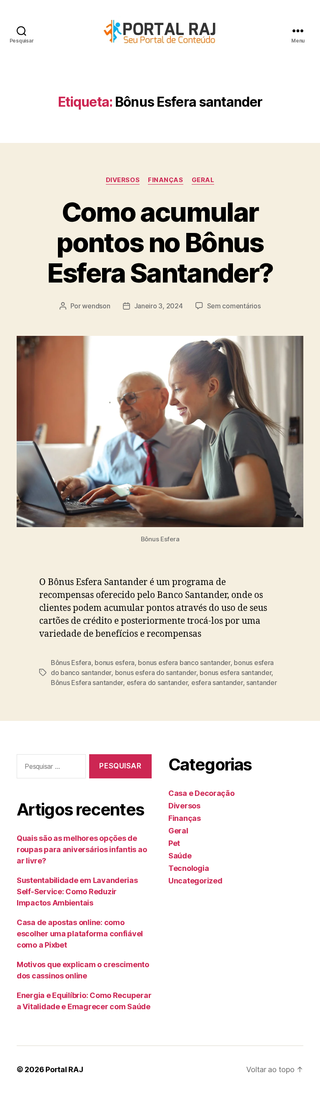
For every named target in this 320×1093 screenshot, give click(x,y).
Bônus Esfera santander (87, 682)
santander (261, 682)
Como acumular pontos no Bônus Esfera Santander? (160, 242)
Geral (203, 180)
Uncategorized (195, 880)
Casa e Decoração (201, 793)
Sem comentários (234, 306)
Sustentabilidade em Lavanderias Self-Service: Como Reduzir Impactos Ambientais (77, 891)
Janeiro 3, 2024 (158, 306)
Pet (174, 843)
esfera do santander (157, 682)
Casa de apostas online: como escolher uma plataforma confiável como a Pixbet (80, 933)
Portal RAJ (64, 1069)
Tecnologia (188, 868)
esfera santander (217, 682)
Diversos (123, 180)
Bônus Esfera (71, 662)
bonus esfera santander (235, 672)
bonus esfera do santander (155, 672)
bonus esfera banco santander (184, 662)
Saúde (180, 855)
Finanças (165, 180)
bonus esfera (115, 662)
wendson (96, 306)
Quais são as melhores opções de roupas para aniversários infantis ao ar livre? (82, 849)
